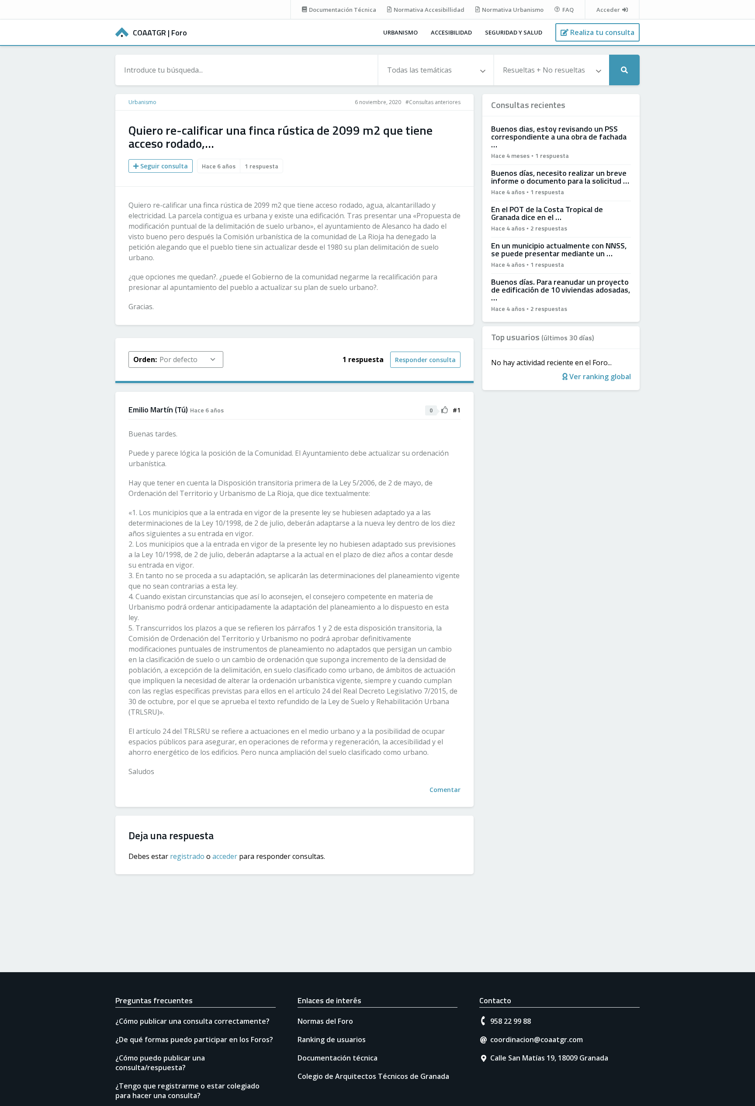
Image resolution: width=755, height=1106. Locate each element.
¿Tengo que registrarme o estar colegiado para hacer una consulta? (187, 1090)
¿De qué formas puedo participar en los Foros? (194, 1039)
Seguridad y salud (513, 32)
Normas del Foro (325, 1021)
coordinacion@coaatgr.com (536, 1039)
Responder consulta (425, 360)
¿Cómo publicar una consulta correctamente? (192, 1021)
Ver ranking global (599, 376)
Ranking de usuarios (332, 1039)
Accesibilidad (451, 32)
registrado (187, 856)
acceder (224, 856)
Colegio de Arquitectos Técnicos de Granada (373, 1076)
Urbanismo (400, 32)
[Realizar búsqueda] (624, 70)
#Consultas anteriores (433, 102)
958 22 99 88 (510, 1021)
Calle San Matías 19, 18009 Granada (549, 1058)
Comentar (445, 789)
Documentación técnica (338, 1058)
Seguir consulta (163, 166)
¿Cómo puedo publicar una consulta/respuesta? (160, 1062)
